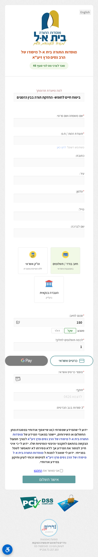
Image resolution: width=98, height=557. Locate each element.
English (85, 12)
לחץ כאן (61, 147)
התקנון (38, 470)
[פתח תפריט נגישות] (7, 549)
